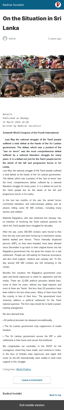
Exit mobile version (32, 405)
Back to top (55, 395)
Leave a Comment (32, 380)
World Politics (23, 369)
